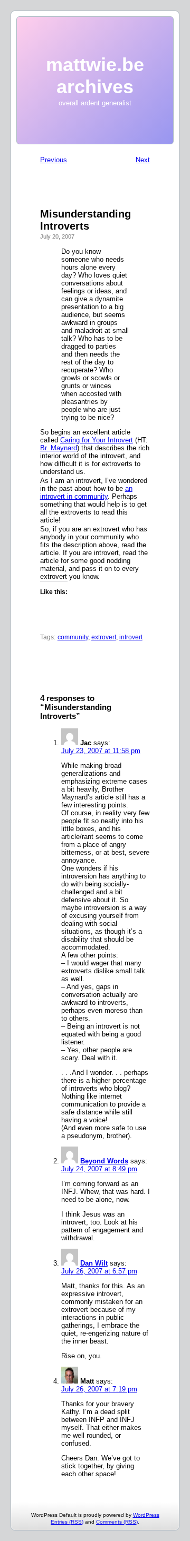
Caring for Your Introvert (96, 440)
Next (143, 160)
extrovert (103, 637)
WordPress (146, 1515)
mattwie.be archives (95, 75)
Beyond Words (104, 1161)
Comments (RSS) (117, 1522)
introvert (130, 637)
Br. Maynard (58, 448)
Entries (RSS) (67, 1522)
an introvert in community (86, 492)
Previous (53, 160)
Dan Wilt (94, 1263)
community (73, 637)
